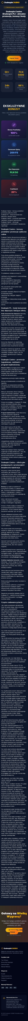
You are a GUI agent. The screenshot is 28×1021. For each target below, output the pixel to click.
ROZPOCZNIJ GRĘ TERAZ (15, 931)
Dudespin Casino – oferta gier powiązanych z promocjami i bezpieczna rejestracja (13, 224)
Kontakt (3, 973)
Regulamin (4, 980)
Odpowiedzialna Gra (6, 976)
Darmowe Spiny (5, 964)
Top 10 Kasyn (4, 960)
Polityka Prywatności (6, 978)
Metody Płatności (5, 966)
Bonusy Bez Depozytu (7, 962)
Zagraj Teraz (14, 58)
